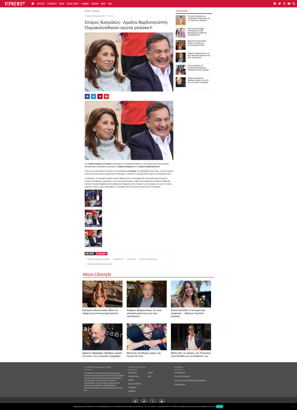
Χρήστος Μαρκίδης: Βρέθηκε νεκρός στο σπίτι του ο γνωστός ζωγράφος (198, 80)
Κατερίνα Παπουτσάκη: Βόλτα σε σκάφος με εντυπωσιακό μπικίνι (197, 43)
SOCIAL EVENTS (73, 3)
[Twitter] (279, 3)
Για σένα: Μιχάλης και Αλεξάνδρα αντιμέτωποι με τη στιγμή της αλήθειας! (199, 18)
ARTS (110, 3)
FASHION (94, 3)
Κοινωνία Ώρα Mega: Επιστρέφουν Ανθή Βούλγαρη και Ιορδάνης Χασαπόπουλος (197, 31)
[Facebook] (275, 3)
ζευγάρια (131, 259)
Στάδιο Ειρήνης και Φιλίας (100, 264)
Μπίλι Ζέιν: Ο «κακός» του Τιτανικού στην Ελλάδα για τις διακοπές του (191, 354)
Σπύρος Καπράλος (148, 259)
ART (149, 376)
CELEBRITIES (52, 3)
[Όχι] (293, 406)
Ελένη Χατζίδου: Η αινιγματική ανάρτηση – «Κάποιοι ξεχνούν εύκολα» (198, 67)
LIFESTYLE (41, 3)
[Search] (293, 3)
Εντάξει (219, 406)
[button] (87, 96)
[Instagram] (284, 3)
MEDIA (61, 3)
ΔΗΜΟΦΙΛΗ (118, 259)
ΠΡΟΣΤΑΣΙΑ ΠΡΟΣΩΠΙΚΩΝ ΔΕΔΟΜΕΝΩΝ (190, 380)
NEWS (103, 3)
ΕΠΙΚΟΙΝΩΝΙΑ (179, 384)
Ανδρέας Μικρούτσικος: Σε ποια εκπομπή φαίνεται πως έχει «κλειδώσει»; (199, 55)
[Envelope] (289, 3)
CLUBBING (85, 3)
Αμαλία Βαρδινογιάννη (98, 259)
